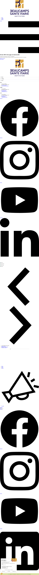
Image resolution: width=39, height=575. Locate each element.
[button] (19, 286)
